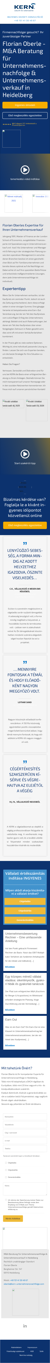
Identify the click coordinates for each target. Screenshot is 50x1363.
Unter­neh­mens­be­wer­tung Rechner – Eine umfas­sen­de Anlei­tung (23, 937)
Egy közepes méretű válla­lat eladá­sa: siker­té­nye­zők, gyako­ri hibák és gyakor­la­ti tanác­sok (25, 980)
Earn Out (11, 1019)
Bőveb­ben (10, 967)
